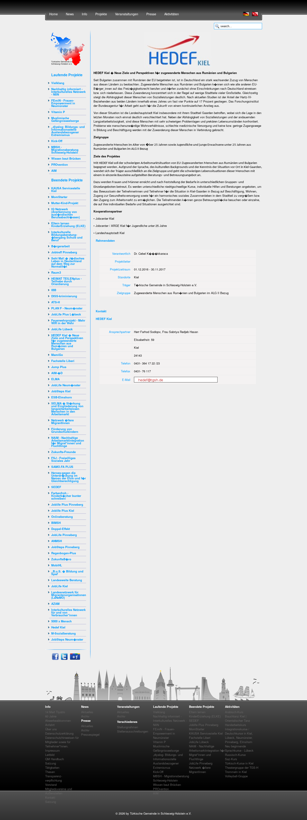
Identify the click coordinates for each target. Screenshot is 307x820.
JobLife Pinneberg (64, 535)
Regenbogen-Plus (63, 553)
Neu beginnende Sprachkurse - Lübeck (239, 748)
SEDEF (56, 487)
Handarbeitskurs (235, 725)
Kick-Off (56, 141)
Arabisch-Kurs (234, 712)
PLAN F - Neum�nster (66, 308)
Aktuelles (87, 712)
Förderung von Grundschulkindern (64, 430)
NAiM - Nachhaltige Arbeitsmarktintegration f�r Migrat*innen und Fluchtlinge (67, 442)
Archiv (85, 716)
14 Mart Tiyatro (55, 712)
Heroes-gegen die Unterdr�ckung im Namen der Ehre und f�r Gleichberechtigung (68, 477)
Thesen (50, 772)
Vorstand (51, 784)
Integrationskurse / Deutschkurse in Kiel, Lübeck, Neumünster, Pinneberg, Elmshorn (239, 735)
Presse (151, 14)
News (70, 14)
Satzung (50, 763)
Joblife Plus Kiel (62, 510)
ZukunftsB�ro (61, 559)
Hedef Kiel (58, 627)
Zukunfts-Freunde (63, 452)
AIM (54, 170)
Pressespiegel (90, 734)
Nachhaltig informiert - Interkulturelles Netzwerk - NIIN (68, 91)
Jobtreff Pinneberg (64, 252)
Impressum (52, 750)
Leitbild (49, 755)
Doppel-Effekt (60, 529)
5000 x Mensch (61, 621)
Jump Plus (58, 367)
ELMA (55, 379)
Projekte (101, 14)
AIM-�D (56, 373)
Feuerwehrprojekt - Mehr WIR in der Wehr (68, 321)
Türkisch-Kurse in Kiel (239, 763)
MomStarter (59, 197)
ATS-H (55, 302)
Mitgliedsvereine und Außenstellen (58, 791)
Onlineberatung (62, 516)
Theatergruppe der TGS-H (241, 767)
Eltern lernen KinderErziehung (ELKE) (68, 224)
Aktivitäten (171, 14)
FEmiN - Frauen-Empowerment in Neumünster (63, 103)
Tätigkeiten (52, 767)
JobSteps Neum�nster (67, 639)
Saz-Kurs (231, 759)
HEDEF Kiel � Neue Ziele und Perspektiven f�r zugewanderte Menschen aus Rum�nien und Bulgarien (67, 342)
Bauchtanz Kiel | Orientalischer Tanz (237, 718)
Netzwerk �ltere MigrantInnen (62, 421)
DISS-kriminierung (64, 296)
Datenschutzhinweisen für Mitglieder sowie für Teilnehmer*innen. (62, 741)
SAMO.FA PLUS (62, 467)
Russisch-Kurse (235, 755)
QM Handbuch (54, 759)
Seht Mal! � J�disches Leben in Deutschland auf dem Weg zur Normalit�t (67, 262)
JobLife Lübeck (62, 329)
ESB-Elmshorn (61, 397)
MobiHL (56, 565)
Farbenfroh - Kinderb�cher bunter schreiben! (66, 495)
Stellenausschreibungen (132, 731)
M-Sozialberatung (63, 633)
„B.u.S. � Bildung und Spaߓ (67, 572)
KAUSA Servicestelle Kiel (65, 189)
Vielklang (57, 83)
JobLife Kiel (59, 586)
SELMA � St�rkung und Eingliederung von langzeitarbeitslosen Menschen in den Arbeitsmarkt (67, 408)
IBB (53, 290)
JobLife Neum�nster (65, 385)
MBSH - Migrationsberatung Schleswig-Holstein (64, 149)
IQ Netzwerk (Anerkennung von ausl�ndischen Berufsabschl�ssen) (65, 213)
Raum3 (56, 272)
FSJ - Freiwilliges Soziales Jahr (63, 459)
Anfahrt (50, 725)
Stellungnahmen (127, 727)
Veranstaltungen (126, 14)
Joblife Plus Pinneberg (67, 504)
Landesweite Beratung (66, 580)
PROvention (59, 164)
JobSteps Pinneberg (65, 547)
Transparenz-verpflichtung (53, 778)
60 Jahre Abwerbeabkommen (58, 718)
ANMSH (56, 541)
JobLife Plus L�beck (66, 314)
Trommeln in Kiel (236, 772)
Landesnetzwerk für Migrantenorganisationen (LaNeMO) (68, 595)
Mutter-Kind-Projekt (64, 203)
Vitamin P (58, 112)
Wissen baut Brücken (66, 158)
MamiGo (57, 355)
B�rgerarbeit (60, 246)
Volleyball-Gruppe (236, 776)
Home (53, 14)
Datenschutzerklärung (59, 733)
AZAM (55, 603)
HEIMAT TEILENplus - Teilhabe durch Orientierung (66, 281)
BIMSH (56, 523)
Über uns (51, 729)
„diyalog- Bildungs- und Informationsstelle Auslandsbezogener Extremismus (68, 131)
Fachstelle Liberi (62, 361)
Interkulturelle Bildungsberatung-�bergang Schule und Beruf (66, 236)
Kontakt (50, 797)
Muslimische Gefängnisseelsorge (65, 119)
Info (84, 14)
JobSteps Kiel (61, 391)
